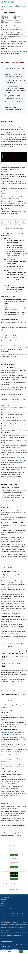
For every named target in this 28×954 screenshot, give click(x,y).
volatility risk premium (8, 732)
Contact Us (3, 901)
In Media (3, 905)
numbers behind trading (21, 6)
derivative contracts (13, 127)
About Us (3, 903)
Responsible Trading (6, 908)
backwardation (21, 190)
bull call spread (20, 460)
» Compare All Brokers (14, 889)
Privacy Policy (4, 899)
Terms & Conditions (5, 897)
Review (14, 858)
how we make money (8, 6)
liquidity (3, 501)
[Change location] (2, 9)
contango (14, 190)
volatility (10, 29)
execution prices (13, 795)
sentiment (3, 36)
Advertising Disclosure (6, 910)
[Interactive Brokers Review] (15, 952)
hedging (24, 322)
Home (6, 9)
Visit (21, 952)
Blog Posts (11, 9)
